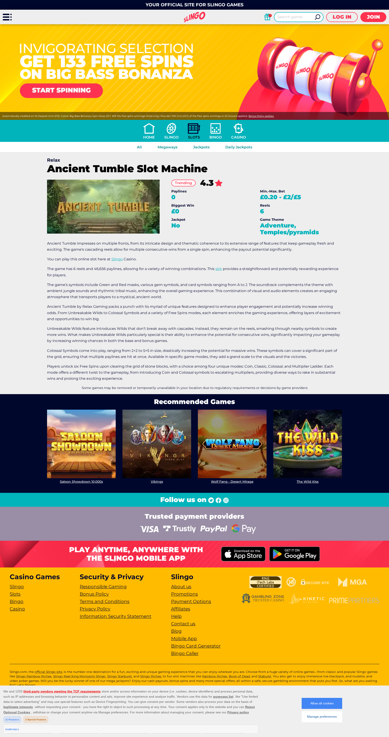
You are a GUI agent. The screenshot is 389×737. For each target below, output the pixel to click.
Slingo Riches (150, 676)
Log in (342, 17)
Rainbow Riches (214, 676)
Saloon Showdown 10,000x (81, 482)
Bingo (215, 137)
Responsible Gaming (103, 586)
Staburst (264, 676)
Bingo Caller (185, 653)
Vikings (157, 482)
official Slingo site (48, 672)
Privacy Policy (95, 609)
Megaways (167, 147)
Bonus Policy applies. (261, 116)
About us (181, 586)
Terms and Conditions (104, 601)
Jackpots (201, 147)
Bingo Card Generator (196, 646)
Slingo (171, 137)
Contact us (183, 623)
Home (149, 137)
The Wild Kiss (308, 482)
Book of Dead (239, 676)
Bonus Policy (94, 594)
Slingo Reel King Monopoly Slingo (79, 676)
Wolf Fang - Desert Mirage (232, 482)
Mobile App (184, 638)
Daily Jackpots (238, 147)
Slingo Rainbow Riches (34, 676)
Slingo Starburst (119, 676)
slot (218, 269)
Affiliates (180, 609)
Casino (238, 137)
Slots (194, 137)
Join (373, 17)
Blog (176, 631)
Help (176, 616)
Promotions (184, 594)
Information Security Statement (115, 616)
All (139, 147)
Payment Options (191, 601)
